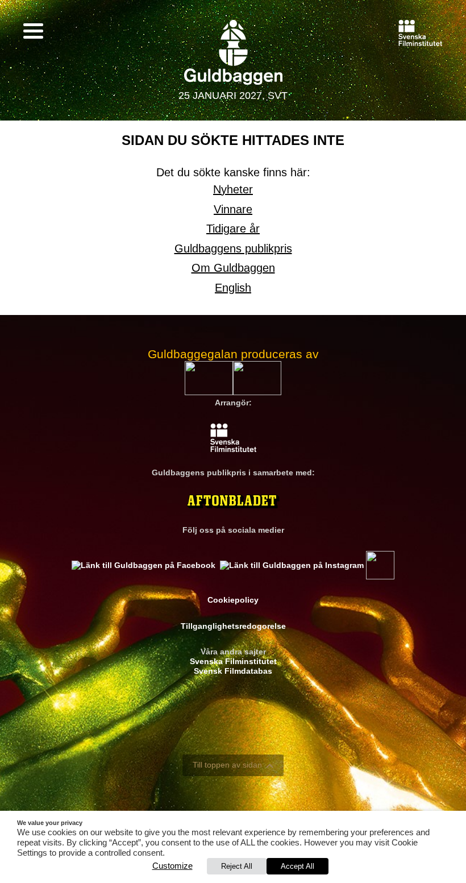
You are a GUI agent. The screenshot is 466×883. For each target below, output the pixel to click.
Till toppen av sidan (227, 764)
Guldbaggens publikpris (233, 248)
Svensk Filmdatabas (233, 670)
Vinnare (233, 209)
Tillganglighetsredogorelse (233, 626)
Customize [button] (172, 865)
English (233, 287)
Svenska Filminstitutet (233, 661)
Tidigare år (233, 228)
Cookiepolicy (233, 599)
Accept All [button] (297, 866)
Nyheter (233, 189)
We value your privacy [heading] (49, 822)
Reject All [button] (236, 866)
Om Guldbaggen (233, 268)
